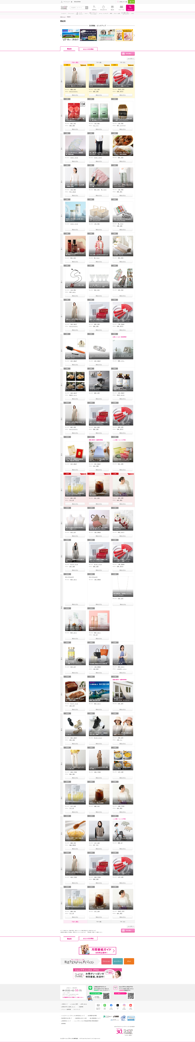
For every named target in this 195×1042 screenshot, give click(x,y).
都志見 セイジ (73, 395)
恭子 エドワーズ (121, 125)
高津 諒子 (73, 532)
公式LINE (105, 1009)
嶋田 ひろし (121, 361)
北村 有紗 (120, 290)
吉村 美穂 (72, 566)
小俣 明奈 (73, 189)
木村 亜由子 (73, 361)
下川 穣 (71, 500)
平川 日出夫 (72, 191)
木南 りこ (119, 740)
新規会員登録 (77, 1)
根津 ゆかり (73, 579)
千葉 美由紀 (121, 324)
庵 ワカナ (104, 189)
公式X (118, 1009)
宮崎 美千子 (120, 91)
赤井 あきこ (72, 292)
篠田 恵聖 (73, 427)
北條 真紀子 (73, 324)
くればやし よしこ (122, 669)
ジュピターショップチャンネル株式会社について (73, 1015)
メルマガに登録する (98, 1009)
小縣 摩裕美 (97, 532)
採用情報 (63, 1023)
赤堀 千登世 (73, 772)
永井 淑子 (120, 703)
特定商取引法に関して (66, 1018)
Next (133, 35)
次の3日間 (130, 58)
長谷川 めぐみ (120, 395)
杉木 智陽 (95, 466)
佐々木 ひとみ (74, 564)
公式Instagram (124, 1009)
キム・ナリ (95, 125)
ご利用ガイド (64, 1004)
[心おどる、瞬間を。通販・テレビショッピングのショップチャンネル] (64, 7)
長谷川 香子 (121, 89)
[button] (131, 1018)
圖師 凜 (120, 843)
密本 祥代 (73, 123)
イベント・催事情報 (66, 1009)
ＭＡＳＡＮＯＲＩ (73, 91)
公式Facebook (111, 1009)
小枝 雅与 (95, 669)
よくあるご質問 (74, 1004)
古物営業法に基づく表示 (81, 1018)
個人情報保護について (95, 1018)
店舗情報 (81, 1006)
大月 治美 (73, 806)
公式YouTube (130, 1009)
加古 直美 (97, 427)
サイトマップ (77, 1009)
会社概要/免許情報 (92, 1015)
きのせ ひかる (74, 157)
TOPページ (62, 17)
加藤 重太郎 (72, 845)
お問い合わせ (84, 1004)
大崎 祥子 (72, 705)
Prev (61, 35)
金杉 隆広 (119, 500)
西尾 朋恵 (95, 91)
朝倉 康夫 (72, 774)
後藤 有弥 (73, 89)
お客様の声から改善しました (68, 1006)
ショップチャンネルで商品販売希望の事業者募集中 (86, 1020)
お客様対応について (66, 1020)
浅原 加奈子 (73, 737)
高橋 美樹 (72, 125)
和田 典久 (119, 191)
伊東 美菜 (72, 740)
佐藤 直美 (119, 226)
